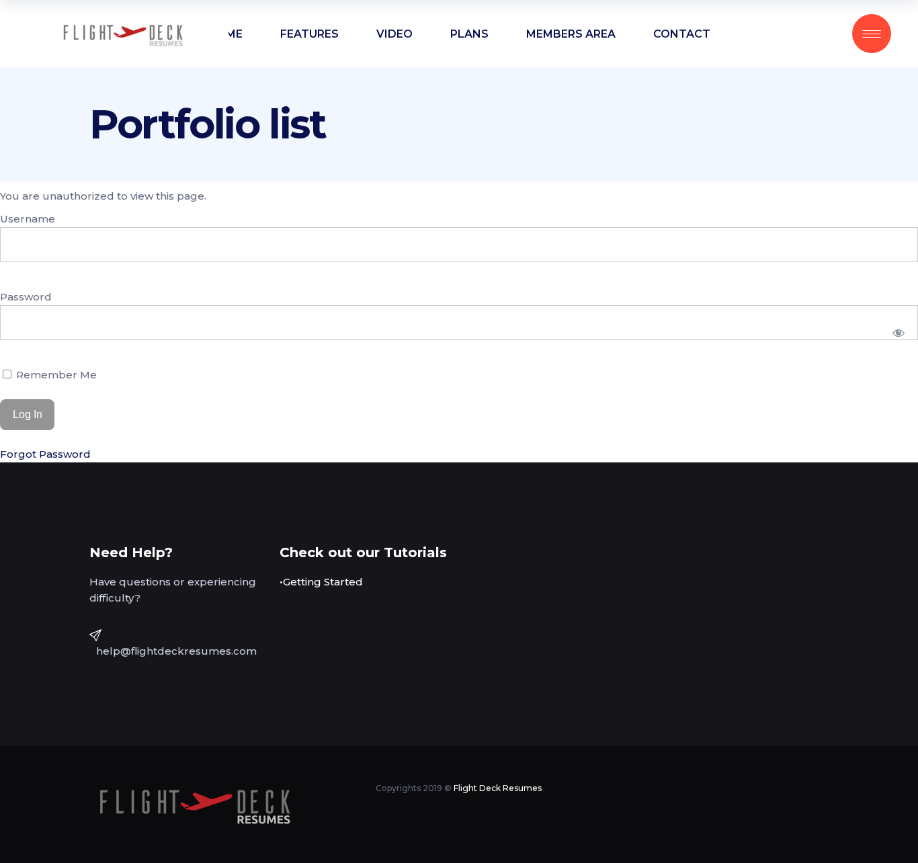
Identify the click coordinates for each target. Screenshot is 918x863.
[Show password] (899, 332)
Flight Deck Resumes (498, 788)
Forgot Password (45, 454)
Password (26, 296)
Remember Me (55, 374)
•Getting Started (321, 581)
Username (27, 218)
